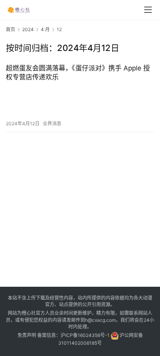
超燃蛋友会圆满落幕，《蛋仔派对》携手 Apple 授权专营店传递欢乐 (78, 72)
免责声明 (26, 335)
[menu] (148, 10)
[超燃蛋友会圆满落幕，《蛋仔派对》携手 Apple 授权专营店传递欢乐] (80, 101)
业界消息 (52, 123)
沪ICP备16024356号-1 (85, 335)
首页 (10, 29)
